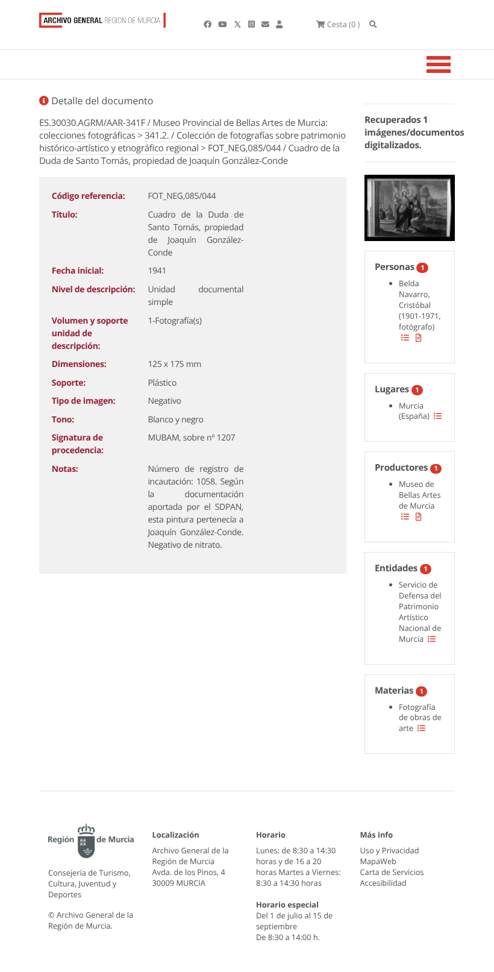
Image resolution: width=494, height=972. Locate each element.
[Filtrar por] (405, 337)
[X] (238, 24)
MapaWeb (378, 861)
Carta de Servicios (392, 872)
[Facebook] (208, 24)
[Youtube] (223, 24)
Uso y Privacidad (389, 850)
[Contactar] (266, 24)
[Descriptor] (418, 337)
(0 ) (343, 24)
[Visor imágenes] (409, 205)
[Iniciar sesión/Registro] (279, 24)
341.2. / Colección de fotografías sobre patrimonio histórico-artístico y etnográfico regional (192, 142)
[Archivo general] (102, 17)
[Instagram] (252, 24)
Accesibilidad (383, 882)
